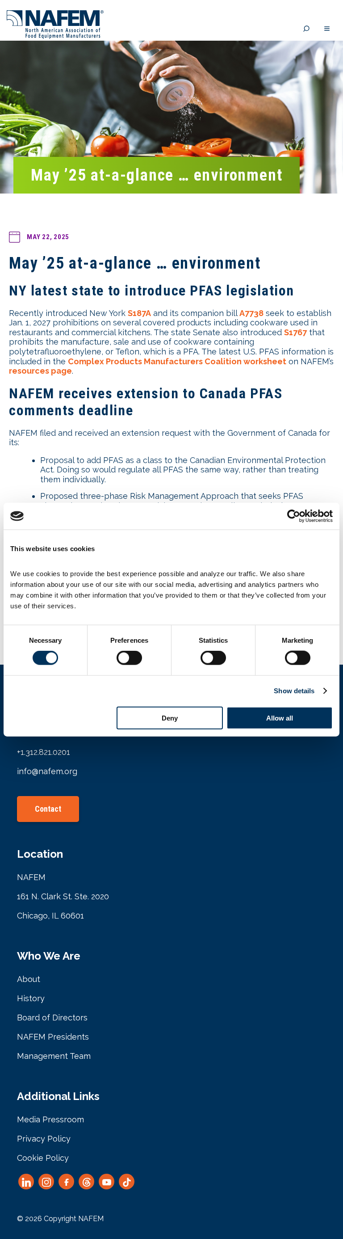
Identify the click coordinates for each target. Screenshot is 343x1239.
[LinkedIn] (26, 1181)
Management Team (54, 1056)
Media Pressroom (50, 1119)
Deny (170, 717)
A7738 (251, 313)
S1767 (295, 332)
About (28, 979)
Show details (294, 691)
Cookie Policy (43, 1158)
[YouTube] (106, 1181)
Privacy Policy (44, 1138)
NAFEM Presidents (53, 1036)
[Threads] (86, 1181)
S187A (139, 313)
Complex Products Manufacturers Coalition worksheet (177, 361)
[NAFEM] (55, 36)
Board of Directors (52, 1017)
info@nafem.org (47, 771)
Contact (48, 808)
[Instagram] (46, 1181)
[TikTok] (126, 1181)
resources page (40, 370)
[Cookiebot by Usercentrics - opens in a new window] (294, 516)
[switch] (129, 658)
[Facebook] (66, 1181)
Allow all (279, 717)
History (31, 998)
